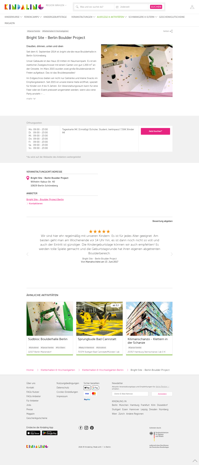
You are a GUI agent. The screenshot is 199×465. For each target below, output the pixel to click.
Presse (29, 409)
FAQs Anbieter (33, 396)
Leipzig (144, 409)
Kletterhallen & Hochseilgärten (58, 370)
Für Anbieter (32, 401)
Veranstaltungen (81, 17)
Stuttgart (116, 409)
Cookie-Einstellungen (67, 392)
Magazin (10, 23)
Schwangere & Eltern (141, 17)
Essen (125, 409)
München (123, 405)
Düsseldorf (162, 405)
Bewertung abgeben (163, 221)
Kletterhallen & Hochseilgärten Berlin (102, 370)
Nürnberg (163, 409)
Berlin (115, 405)
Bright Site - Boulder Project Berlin (45, 199)
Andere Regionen (134, 414)
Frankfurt (145, 405)
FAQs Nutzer (32, 392)
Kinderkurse (12, 17)
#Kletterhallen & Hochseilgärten (55, 31)
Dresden (153, 409)
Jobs (28, 405)
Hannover (134, 409)
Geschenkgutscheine (172, 17)
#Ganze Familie (33, 31)
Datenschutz (63, 388)
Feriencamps (31, 17)
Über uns (30, 383)
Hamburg (134, 405)
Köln (153, 405)
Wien (114, 414)
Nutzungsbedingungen (68, 383)
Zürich (121, 414)
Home (30, 370)
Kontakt (30, 388)
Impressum (62, 396)
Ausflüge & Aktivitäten (110, 17)
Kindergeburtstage (55, 17)
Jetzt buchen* (155, 131)
